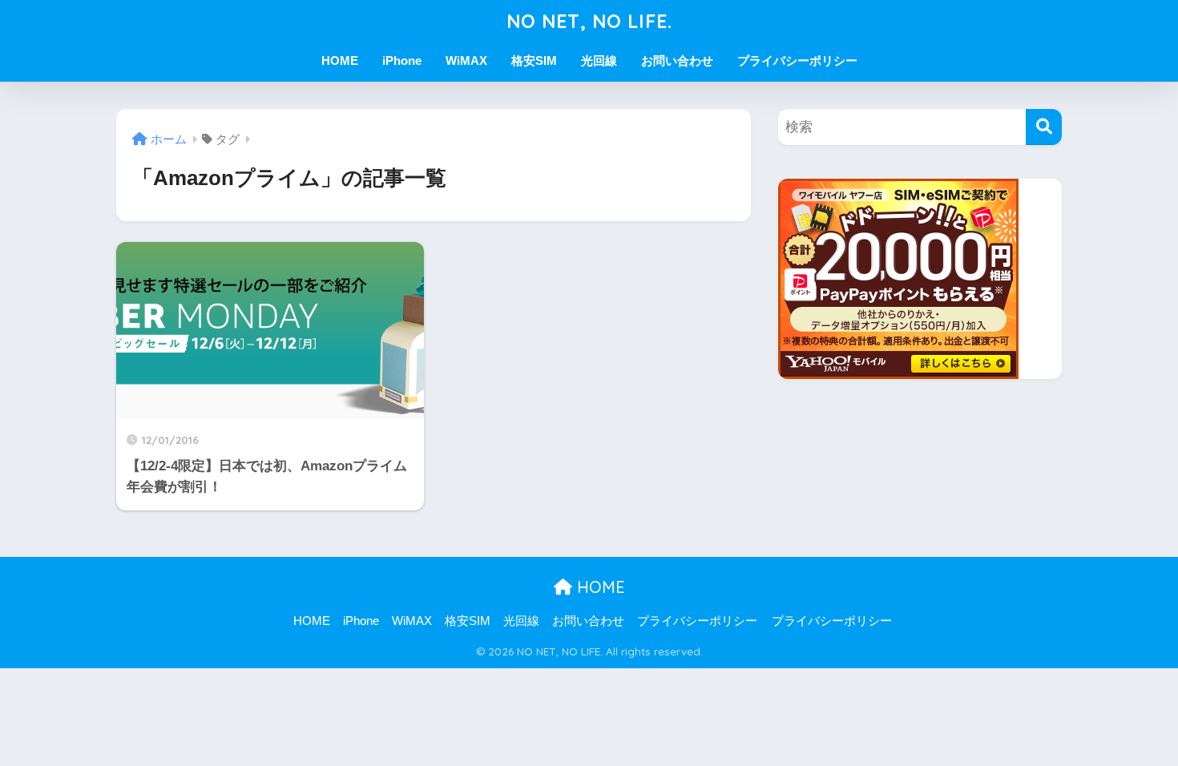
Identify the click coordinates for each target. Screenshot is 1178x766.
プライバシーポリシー (797, 60)
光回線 (599, 60)
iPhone (402, 60)
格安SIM (534, 60)
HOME (339, 60)
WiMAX (466, 60)
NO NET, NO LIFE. (589, 21)
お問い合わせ (677, 60)
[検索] (1044, 127)
